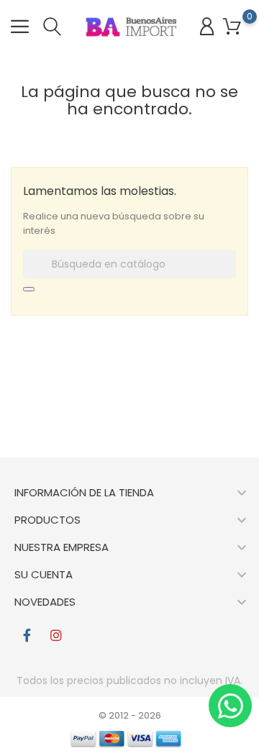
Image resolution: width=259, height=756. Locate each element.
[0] (232, 27)
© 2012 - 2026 (130, 715)
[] (29, 289)
